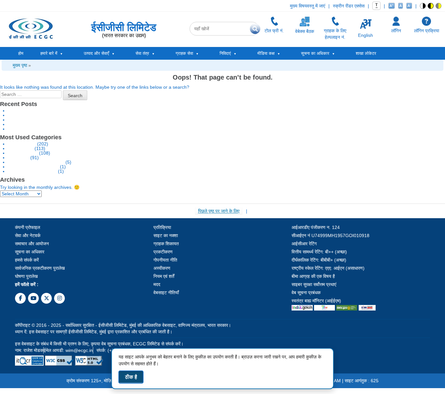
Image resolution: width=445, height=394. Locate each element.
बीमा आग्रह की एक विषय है (313, 276)
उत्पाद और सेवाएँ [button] (96, 53)
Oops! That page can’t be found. (223, 77)
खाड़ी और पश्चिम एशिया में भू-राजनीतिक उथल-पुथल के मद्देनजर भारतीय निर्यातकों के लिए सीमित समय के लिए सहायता (101, 110)
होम (20, 53)
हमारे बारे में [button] (48, 53)
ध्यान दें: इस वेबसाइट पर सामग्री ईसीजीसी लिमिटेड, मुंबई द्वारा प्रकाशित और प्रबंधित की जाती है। (93, 331)
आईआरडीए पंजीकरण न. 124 (316, 227)
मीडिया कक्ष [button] (266, 53)
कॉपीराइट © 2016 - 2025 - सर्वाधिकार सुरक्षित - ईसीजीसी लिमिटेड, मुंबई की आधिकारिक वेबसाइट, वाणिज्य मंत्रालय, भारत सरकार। (123, 325)
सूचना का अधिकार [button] (315, 53)
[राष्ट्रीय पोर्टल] (302, 307)
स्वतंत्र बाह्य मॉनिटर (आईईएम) (316, 300)
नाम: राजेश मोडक (29, 350)
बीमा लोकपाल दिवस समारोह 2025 (35, 119)
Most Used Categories (31, 137)
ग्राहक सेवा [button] (184, 53)
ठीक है (131, 377)
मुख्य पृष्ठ (20, 65)
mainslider (18, 157)
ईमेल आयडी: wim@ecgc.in (68, 350)
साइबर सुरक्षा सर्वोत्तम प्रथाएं (314, 284)
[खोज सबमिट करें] (255, 28)
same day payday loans (32, 171)
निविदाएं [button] (225, 53)
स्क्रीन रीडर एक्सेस (349, 6)
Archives (12, 179)
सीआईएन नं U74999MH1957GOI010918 (330, 235)
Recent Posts (18, 104)
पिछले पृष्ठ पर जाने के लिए (218, 211)
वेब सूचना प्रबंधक (306, 292)
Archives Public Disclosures (36, 162)
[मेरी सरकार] (324, 307)
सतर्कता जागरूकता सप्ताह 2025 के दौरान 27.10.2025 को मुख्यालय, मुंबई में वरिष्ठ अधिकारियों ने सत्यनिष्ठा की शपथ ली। (107, 115)
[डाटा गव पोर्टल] (346, 307)
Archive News (22, 143)
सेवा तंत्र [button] (142, 53)
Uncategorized (23, 153)
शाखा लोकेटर (366, 53)
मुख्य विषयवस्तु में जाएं (307, 6)
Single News (20, 148)
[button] (423, 6)
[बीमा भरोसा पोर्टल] (367, 307)
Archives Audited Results (33, 166)
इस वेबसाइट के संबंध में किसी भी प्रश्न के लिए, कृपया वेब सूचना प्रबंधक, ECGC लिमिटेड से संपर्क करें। (99, 343)
